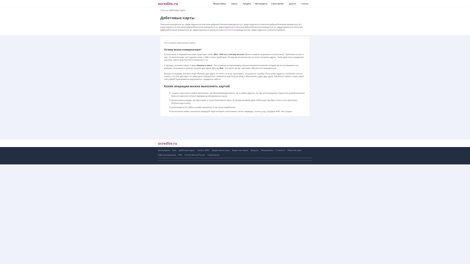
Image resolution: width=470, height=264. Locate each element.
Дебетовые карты (187, 150)
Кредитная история (221, 150)
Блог (174, 150)
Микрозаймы (219, 3)
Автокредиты (261, 3)
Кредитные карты (240, 150)
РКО (180, 155)
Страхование (277, 3)
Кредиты (247, 3)
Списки (304, 3)
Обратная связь (294, 150)
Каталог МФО (203, 150)
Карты (234, 3)
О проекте (280, 150)
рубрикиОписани (227, 30)
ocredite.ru (168, 3)
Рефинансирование (167, 155)
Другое (292, 3)
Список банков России (195, 155)
